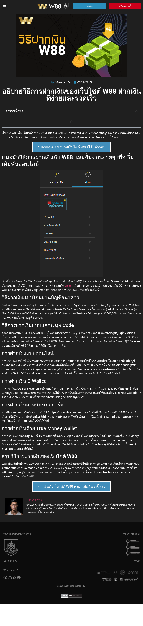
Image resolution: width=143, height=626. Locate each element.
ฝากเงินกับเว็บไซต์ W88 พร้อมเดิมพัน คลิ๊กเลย (71, 486)
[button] (4, 6)
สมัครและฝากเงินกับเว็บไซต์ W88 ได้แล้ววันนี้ (71, 147)
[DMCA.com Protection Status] (71, 597)
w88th (69, 285)
